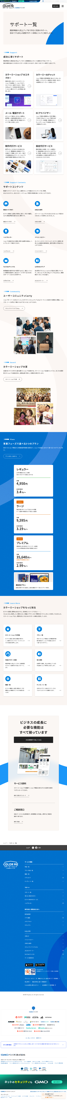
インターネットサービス (5, 1096)
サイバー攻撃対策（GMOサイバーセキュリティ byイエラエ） (19, 1063)
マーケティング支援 (39, 1096)
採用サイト (38, 1038)
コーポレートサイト (30, 1038)
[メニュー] (63, 6)
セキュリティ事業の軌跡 (59, 1063)
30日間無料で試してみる (33, 740)
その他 (10, 1097)
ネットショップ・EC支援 (16, 1096)
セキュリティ (32, 1096)
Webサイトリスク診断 (36, 1061)
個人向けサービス (4, 1097)
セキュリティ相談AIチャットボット (47, 1061)
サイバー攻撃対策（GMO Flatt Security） (39, 1063)
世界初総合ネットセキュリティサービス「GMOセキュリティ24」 (11, 1061)
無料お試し (56, 6)
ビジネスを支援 (25, 1096)
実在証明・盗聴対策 (4, 1063)
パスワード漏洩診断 (27, 1061)
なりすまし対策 (50, 1063)
